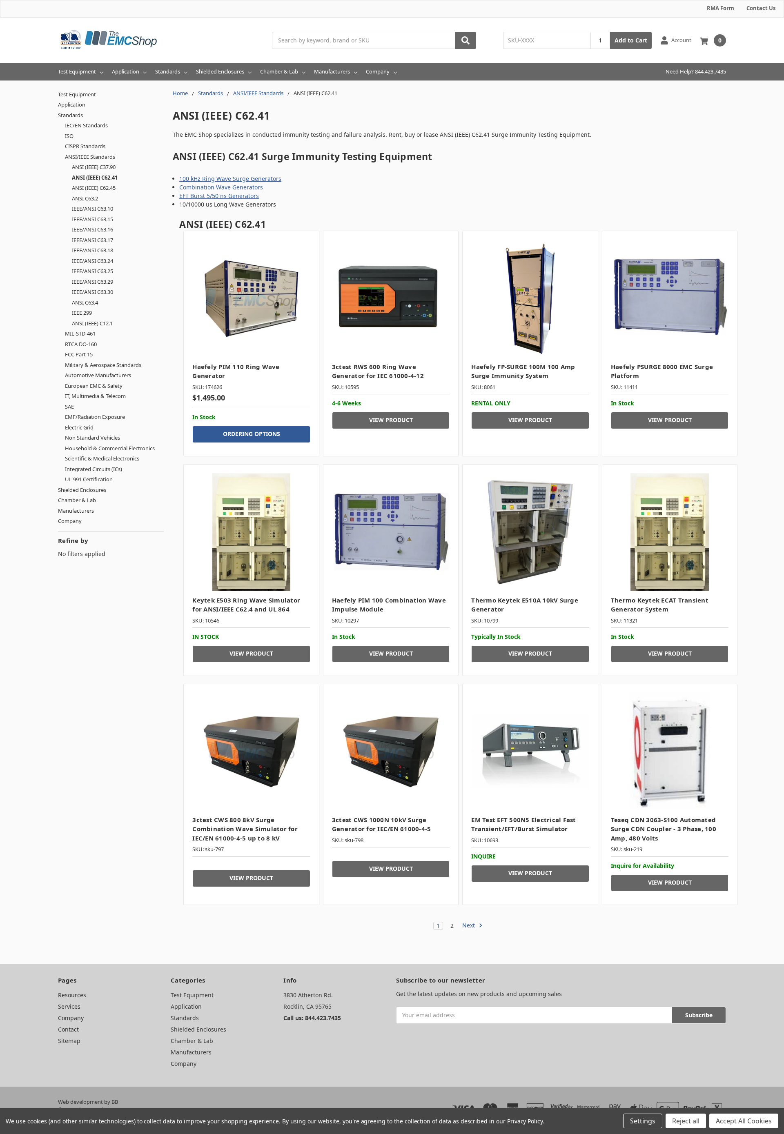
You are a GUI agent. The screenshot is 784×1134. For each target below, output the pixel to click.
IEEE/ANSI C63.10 (92, 208)
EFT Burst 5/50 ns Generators (219, 196)
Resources (72, 995)
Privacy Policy (525, 1121)
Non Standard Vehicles (92, 437)
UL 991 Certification (89, 479)
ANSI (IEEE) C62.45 (94, 187)
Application (125, 71)
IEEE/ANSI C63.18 (92, 250)
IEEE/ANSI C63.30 (92, 292)
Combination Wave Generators (221, 187)
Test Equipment (77, 71)
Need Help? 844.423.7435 (696, 71)
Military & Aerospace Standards (103, 365)
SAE (69, 406)
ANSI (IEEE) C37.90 (94, 167)
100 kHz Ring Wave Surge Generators (230, 178)
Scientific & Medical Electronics (102, 458)
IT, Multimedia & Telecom (95, 396)
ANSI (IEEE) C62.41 (95, 177)
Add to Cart (631, 40)
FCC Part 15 (79, 354)
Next (469, 925)
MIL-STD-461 (80, 333)
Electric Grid (79, 427)
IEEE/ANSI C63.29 (92, 281)
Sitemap (69, 1041)
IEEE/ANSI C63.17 (92, 240)
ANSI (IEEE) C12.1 (92, 323)
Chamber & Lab (279, 71)
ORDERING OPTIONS (251, 434)
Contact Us (760, 8)
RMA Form (720, 8)
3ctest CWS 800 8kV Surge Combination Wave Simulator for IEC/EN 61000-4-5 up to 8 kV (245, 829)
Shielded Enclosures (220, 71)
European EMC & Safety (93, 385)
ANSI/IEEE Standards (90, 156)
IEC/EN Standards (86, 125)
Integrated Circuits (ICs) (93, 469)
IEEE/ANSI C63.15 (92, 219)
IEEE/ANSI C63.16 (92, 229)
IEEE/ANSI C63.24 (92, 261)
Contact (68, 1029)
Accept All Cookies (744, 1120)
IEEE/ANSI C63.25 (92, 271)
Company (378, 71)
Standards (167, 71)
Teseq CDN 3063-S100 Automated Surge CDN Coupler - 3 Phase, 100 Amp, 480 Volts (663, 829)
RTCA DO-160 (81, 344)
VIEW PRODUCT (391, 420)
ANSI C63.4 (85, 302)
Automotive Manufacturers (98, 375)
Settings (642, 1120)
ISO (69, 136)
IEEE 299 (82, 312)
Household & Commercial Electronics (110, 448)
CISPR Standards (85, 146)
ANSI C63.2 (85, 198)
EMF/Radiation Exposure (95, 416)
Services (69, 1006)
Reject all (685, 1120)
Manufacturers (332, 71)
